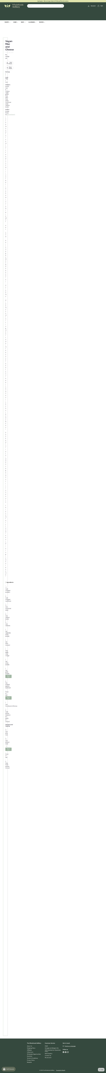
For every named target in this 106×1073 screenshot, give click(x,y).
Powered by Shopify (60, 1070)
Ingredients (10, 582)
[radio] (6, 52)
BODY (22, 22)
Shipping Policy (31, 1048)
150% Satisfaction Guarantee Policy (53, 1050)
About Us (29, 1046)
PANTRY (7, 22)
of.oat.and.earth (11, 114)
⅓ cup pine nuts (6, 732)
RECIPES (41, 22)
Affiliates (29, 1050)
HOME (15, 22)
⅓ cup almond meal (7, 741)
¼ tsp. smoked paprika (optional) (8, 684)
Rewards (29, 1062)
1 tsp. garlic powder (7, 671)
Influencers (30, 1052)
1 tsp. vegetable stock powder (8, 633)
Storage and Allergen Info (52, 1048)
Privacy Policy (31, 1060)
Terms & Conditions (32, 1058)
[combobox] (45, 6)
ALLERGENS (31, 22)
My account (48, 1057)
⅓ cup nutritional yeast (8, 607)
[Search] (62, 6)
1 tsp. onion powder (7, 662)
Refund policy (48, 1053)
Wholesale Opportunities (34, 1054)
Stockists (29, 1056)
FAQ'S (46, 1046)
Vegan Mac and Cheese (9, 45)
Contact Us (48, 1055)
